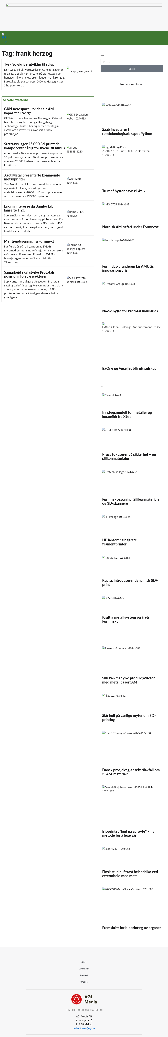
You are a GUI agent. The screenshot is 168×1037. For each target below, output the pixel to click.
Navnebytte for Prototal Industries (132, 299)
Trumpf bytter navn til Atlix (132, 170)
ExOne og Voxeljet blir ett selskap (132, 348)
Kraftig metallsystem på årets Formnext (132, 611)
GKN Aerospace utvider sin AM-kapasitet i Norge (48, 120)
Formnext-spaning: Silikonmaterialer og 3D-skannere (132, 489)
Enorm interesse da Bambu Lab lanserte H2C (48, 218)
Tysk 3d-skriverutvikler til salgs (48, 74)
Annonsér (84, 968)
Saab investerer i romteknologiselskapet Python (132, 120)
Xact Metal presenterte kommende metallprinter (48, 185)
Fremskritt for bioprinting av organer (132, 910)
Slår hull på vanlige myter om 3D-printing (132, 709)
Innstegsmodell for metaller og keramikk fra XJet (132, 407)
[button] (149, 38)
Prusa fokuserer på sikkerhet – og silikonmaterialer (132, 445)
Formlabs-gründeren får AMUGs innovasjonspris (132, 257)
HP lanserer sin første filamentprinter (132, 532)
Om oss (84, 982)
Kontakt (84, 975)
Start (84, 962)
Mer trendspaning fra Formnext (48, 251)
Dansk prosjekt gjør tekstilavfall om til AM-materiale (132, 755)
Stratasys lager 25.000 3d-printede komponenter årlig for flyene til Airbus (48, 153)
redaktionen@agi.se (84, 1028)
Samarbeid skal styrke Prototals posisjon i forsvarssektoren (48, 284)
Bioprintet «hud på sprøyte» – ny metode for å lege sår (132, 813)
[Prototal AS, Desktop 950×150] (84, 5)
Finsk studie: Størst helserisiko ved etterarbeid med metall (132, 863)
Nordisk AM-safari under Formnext (132, 217)
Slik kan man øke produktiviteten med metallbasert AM (132, 667)
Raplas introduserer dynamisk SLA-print (132, 572)
